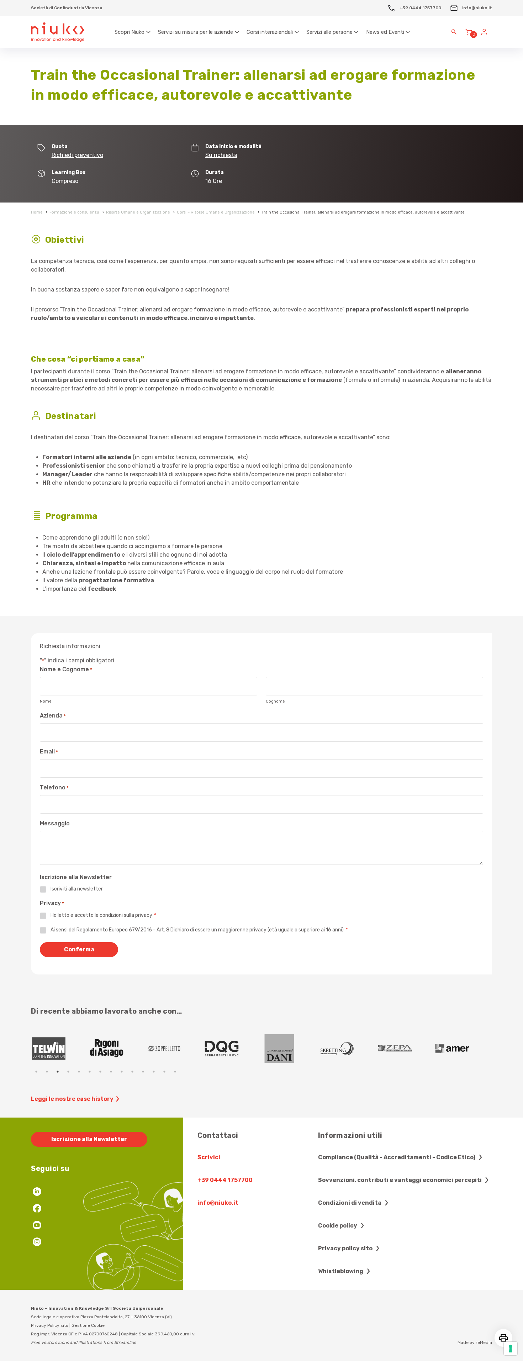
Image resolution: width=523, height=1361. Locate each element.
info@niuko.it (476, 7)
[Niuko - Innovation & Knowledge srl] (57, 32)
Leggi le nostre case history (72, 1098)
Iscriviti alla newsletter (77, 889)
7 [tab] (100, 1071)
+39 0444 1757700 (419, 7)
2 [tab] (47, 1071)
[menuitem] (133, 32)
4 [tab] (68, 1071)
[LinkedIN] (37, 1192)
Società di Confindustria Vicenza (66, 7)
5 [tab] (79, 1071)
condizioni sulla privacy (126, 915)
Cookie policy (338, 1225)
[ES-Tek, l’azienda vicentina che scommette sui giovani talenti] (290, 1048)
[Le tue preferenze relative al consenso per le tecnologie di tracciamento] (510, 1348)
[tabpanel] (60, 1048)
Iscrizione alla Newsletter (89, 1139)
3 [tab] (57, 1071)
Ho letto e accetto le (103, 915)
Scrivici (208, 1157)
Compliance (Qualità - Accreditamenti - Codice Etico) (397, 1157)
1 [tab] (36, 1071)
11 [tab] (143, 1071)
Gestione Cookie (88, 1325)
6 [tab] (89, 1071)
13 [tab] (164, 1071)
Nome (46, 701)
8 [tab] (111, 1071)
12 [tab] (153, 1071)
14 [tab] (175, 1071)
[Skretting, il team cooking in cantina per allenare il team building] (117, 1048)
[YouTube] (37, 1226)
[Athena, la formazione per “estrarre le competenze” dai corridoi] (405, 1048)
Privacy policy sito (346, 1248)
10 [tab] (132, 1071)
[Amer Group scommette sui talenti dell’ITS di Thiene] (233, 1048)
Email (49, 751)
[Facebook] (37, 1209)
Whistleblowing (341, 1271)
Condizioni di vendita (350, 1202)
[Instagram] (37, 1242)
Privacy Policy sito (49, 1325)
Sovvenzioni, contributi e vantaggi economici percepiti (400, 1180)
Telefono (54, 787)
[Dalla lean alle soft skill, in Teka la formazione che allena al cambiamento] (175, 1048)
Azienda (53, 715)
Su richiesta (221, 155)
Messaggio (55, 823)
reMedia (484, 1342)
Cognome (275, 701)
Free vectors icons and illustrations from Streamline (83, 1342)
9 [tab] (121, 1071)
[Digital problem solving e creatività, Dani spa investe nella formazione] (60, 1048)
